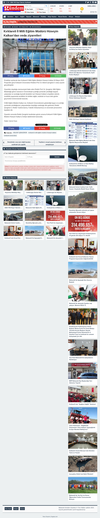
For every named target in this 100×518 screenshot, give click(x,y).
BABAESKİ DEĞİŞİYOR (27, 22)
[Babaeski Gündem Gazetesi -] (13, 8)
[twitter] (88, 2)
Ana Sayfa (29, 9)
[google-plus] (90, 2)
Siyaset (28, 16)
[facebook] (85, 2)
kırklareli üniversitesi (10, 135)
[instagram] (93, 2)
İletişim (41, 9)
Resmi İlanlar (62, 16)
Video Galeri (30, 12)
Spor (16, 16)
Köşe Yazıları (52, 16)
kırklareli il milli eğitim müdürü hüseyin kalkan (42, 132)
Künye (71, 16)
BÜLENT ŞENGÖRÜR (20, 132)
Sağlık (22, 16)
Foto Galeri (42, 12)
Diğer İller (94, 12)
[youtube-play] (96, 2)
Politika (43, 16)
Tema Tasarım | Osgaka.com (50, 516)
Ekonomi (36, 16)
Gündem (10, 16)
